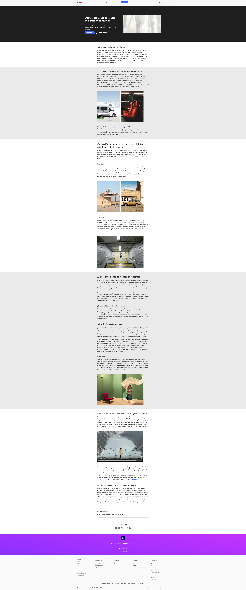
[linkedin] (97, 587)
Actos (152, 565)
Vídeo (96, 2)
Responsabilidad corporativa (155, 568)
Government (116, 563)
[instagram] (92, 587)
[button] (160, 2)
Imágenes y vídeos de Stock (81, 573)
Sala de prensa (153, 567)
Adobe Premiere (135, 479)
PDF (77, 568)
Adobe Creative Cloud (84, 5)
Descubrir (98, 5)
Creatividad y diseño (87, 2)
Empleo (152, 563)
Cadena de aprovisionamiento (156, 572)
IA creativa (78, 561)
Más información (123, 551)
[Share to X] (119, 528)
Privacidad (134, 587)
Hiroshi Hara (100, 514)
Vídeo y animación (93, 5)
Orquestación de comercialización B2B (101, 567)
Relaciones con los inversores (155, 570)
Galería (100, 2)
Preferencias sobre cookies (148, 587)
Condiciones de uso (140, 587)
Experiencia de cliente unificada (100, 563)
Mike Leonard (119, 514)
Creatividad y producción (99, 565)
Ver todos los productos (80, 575)
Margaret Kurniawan (109, 514)
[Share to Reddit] (127, 528)
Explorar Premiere (102, 32)
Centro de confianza (154, 574)
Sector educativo (116, 560)
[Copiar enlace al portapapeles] (130, 528)
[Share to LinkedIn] (121, 528)
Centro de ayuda (135, 560)
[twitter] (94, 587)
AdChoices (167, 587)
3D (77, 570)
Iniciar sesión (165, 2)
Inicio (78, 5)
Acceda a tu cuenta (154, 560)
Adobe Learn (135, 565)
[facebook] (90, 587)
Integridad (153, 575)
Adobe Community (136, 563)
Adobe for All (153, 577)
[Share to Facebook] (116, 528)
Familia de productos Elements (82, 571)
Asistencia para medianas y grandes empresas (140, 567)
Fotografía (78, 563)
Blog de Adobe (153, 579)
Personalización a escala (99, 560)
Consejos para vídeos (108, 2)
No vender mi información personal (158, 587)
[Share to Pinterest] (124, 528)
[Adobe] (79, 2)
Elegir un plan (124, 2)
